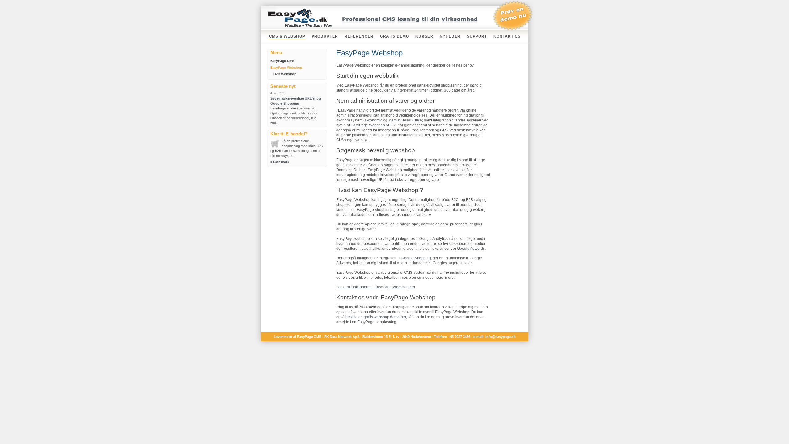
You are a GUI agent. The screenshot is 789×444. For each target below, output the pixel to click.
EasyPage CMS (282, 61)
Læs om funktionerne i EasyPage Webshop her (375, 287)
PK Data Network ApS (341, 337)
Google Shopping (416, 258)
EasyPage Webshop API (371, 125)
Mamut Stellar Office (405, 120)
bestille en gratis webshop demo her (375, 317)
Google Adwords (471, 248)
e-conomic (373, 120)
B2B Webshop (284, 74)
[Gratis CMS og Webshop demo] (512, 30)
